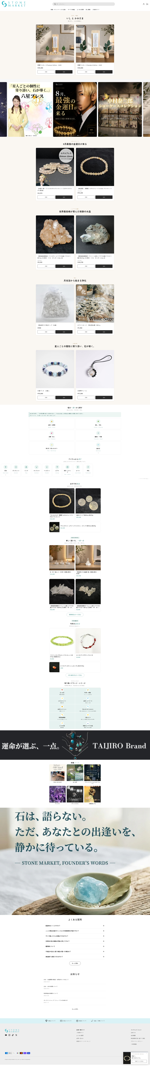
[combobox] (83, 4)
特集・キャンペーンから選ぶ (58, 9)
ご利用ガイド (95, 9)
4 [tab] (76, 136)
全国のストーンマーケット (83, 1041)
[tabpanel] (75, 109)
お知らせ (133, 1032)
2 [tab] (72, 136)
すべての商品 (71, 9)
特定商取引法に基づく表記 (138, 1038)
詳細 (46, 72)
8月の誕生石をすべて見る (75, 675)
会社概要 (133, 1035)
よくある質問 (80, 9)
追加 (64, 72)
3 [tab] (74, 136)
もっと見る (75, 963)
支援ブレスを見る (139, 1061)
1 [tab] (70, 136)
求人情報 (88, 9)
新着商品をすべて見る (75, 614)
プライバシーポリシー (137, 1041)
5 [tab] (78, 136)
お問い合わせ (79, 1038)
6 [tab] (80, 136)
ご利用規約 (134, 1044)
